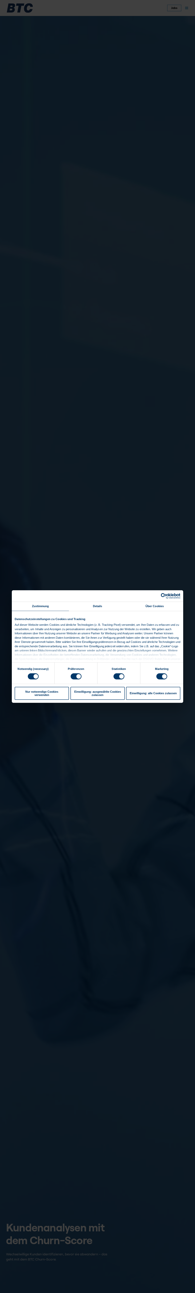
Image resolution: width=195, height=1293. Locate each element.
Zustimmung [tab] (40, 606)
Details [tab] (97, 606)
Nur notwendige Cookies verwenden (41, 693)
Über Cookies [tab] (154, 606)
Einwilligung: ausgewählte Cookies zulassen (97, 693)
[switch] (76, 676)
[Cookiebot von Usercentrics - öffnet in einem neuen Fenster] (163, 596)
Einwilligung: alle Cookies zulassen (153, 693)
